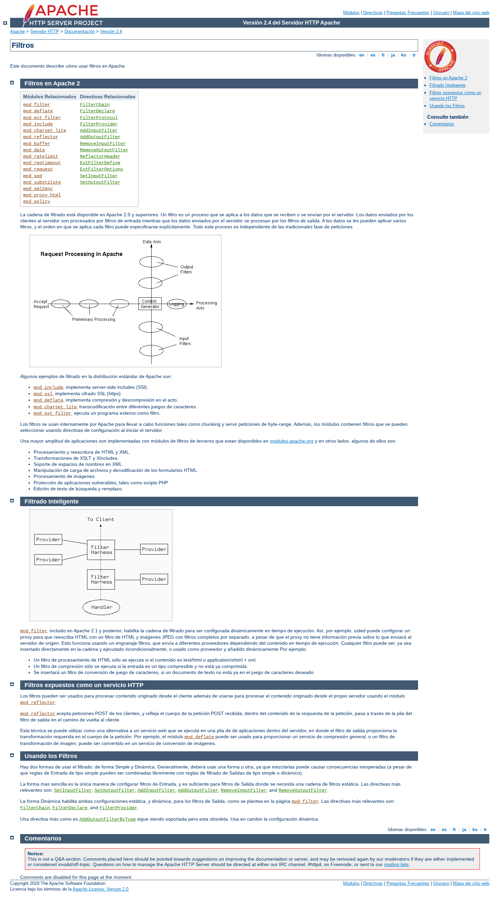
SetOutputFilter (100, 182)
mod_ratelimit (40, 156)
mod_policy (36, 201)
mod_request (38, 169)
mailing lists (396, 864)
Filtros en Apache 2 (448, 77)
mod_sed (32, 176)
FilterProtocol (99, 117)
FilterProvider (99, 124)
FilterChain (95, 104)
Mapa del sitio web (471, 12)
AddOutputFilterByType (107, 819)
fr (383, 55)
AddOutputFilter (100, 137)
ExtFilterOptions (101, 169)
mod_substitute (42, 182)
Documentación (80, 31)
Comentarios (441, 123)
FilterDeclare (97, 111)
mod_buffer (36, 143)
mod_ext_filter (42, 117)
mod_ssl (43, 394)
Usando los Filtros (447, 105)
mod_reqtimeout (42, 162)
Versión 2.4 (111, 31)
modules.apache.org (292, 441)
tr (414, 55)
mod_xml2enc (38, 188)
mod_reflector (40, 137)
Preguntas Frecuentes (407, 12)
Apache (17, 31)
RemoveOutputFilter (104, 150)
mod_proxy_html (42, 195)
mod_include (38, 124)
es (373, 55)
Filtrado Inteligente (447, 85)
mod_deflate (38, 111)
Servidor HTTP (44, 31)
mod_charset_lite (44, 130)
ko (404, 55)
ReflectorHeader (100, 156)
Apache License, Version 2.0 (100, 889)
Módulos (351, 12)
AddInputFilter (99, 130)
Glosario (441, 12)
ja (393, 55)
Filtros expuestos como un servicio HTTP (455, 95)
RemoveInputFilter (103, 143)
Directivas (373, 12)
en (362, 55)
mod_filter (36, 104)
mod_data (34, 150)
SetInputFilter (99, 176)
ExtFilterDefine (100, 162)
